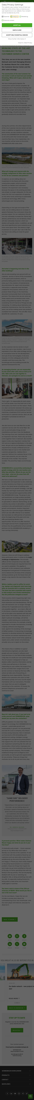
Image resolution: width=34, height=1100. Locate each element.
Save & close (17, 30)
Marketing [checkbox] (24, 16)
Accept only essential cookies (17, 35)
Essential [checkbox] (6, 16)
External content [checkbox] (9, 20)
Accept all (17, 25)
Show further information (16, 39)
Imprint (20, 43)
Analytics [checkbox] (15, 16)
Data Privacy (28, 43)
